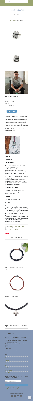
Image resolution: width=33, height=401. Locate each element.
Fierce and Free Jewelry (14, 229)
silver (19, 226)
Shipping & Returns (9, 367)
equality (11, 226)
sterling (22, 226)
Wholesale (7, 360)
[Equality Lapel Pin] (16, 34)
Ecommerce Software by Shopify (16, 393)
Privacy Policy (8, 372)
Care (6, 365)
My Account (9, 5)
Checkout (24, 5)
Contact (6, 357)
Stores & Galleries (9, 362)
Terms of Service (8, 370)
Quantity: (7, 103)
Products (14, 20)
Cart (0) (18, 5)
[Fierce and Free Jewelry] (16, 10)
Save (7, 233)
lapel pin (15, 226)
